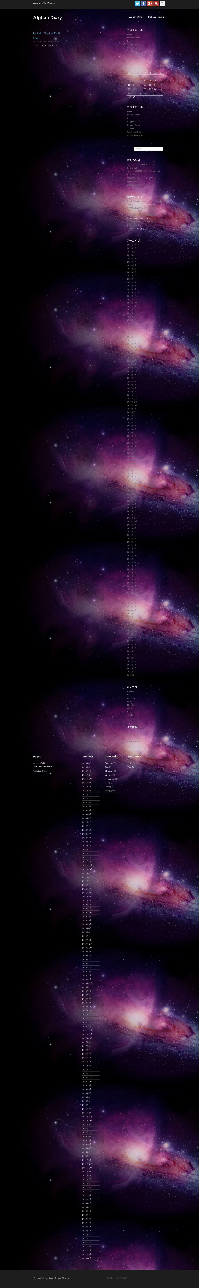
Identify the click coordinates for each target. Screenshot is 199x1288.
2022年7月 (131, 310)
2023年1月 (131, 293)
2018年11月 (132, 439)
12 (129, 85)
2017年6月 (131, 497)
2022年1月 (131, 330)
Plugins (130, 41)
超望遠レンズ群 (134, 185)
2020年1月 (131, 395)
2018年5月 (131, 460)
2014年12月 (132, 590)
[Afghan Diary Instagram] (162, 3)
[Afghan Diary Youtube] (156, 3)
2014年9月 (131, 600)
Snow (129, 712)
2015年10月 (132, 555)
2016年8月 (131, 528)
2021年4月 (131, 354)
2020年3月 (131, 392)
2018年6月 (131, 456)
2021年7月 (131, 347)
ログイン (131, 731)
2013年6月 (131, 648)
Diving (36, 45)
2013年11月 (132, 631)
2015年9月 (131, 559)
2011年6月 (131, 675)
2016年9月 (131, 525)
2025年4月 (131, 265)
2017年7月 (131, 494)
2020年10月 (132, 375)
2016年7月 (131, 532)
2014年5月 (131, 614)
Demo (129, 34)
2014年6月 (131, 610)
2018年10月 (132, 443)
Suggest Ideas (133, 44)
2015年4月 (131, 576)
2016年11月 (132, 518)
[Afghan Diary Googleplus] (150, 3)
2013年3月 (131, 658)
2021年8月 (131, 344)
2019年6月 (131, 415)
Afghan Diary (47, 17)
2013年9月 (131, 637)
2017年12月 (132, 477)
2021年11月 (132, 333)
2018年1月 (131, 474)
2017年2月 (131, 508)
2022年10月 (132, 303)
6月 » (135, 97)
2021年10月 (132, 337)
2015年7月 (131, 566)
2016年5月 (131, 538)
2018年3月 (131, 467)
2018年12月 (132, 436)
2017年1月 (131, 511)
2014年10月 (132, 596)
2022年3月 (131, 323)
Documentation (133, 38)
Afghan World (135, 17)
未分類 (130, 715)
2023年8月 (131, 282)
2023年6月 (131, 286)
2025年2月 (131, 269)
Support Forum (133, 48)
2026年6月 (131, 248)
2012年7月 (131, 668)
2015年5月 (131, 573)
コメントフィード (134, 738)
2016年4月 (131, 542)
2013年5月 (131, 651)
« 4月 (129, 97)
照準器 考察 (132, 181)
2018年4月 (131, 463)
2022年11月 (132, 299)
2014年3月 (131, 620)
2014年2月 (131, 624)
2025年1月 (131, 272)
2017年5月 (131, 501)
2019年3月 (131, 426)
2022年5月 (131, 316)
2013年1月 (131, 661)
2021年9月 (131, 340)
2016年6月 (131, 535)
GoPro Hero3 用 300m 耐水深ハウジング (144, 215)
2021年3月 (131, 357)
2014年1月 (131, 627)
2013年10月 (132, 634)
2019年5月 (131, 419)
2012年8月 (131, 665)
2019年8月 (131, 409)
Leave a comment (47, 45)
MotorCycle (132, 705)
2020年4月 (131, 388)
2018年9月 (131, 446)
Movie (129, 708)
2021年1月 (131, 364)
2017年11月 (132, 480)
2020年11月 (132, 371)
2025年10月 (132, 258)
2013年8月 (131, 641)
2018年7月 (131, 453)
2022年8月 (131, 306)
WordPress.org (133, 742)
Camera (130, 691)
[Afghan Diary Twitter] (137, 3)
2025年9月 (131, 262)
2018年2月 (131, 470)
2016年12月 (132, 514)
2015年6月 (131, 569)
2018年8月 (131, 450)
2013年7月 (131, 644)
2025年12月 (132, 252)
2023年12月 (132, 275)
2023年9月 (131, 279)
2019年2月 (131, 429)
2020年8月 (131, 381)
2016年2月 (131, 549)
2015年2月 (131, 583)
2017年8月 (131, 491)
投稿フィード (133, 735)
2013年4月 (131, 654)
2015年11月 (132, 552)
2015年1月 (131, 586)
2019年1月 (131, 433)
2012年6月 (131, 671)
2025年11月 (132, 255)
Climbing (131, 698)
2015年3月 (131, 579)
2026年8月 (131, 245)
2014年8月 (131, 603)
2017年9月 (131, 487)
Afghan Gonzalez (51, 42)
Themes (130, 51)
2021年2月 (131, 361)
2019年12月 (132, 398)
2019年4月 (131, 422)
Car (128, 695)
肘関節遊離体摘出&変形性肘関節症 (142, 208)
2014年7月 (131, 607)
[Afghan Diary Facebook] (143, 3)
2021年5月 (131, 351)
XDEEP (130, 228)
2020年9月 (131, 378)
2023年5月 (131, 289)
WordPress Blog (134, 55)
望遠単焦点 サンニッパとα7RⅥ (140, 178)
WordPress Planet (135, 58)
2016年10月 (132, 521)
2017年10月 (132, 484)
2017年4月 (131, 504)
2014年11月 (132, 593)
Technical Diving (156, 17)
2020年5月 (131, 385)
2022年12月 (132, 296)
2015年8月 (131, 562)
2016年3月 (131, 545)
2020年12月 (132, 368)
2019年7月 (131, 412)
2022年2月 (131, 327)
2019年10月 (132, 405)
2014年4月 (131, 617)
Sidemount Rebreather (43, 766)
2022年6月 (131, 313)
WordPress (132, 767)
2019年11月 (132, 402)
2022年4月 (131, 320)
